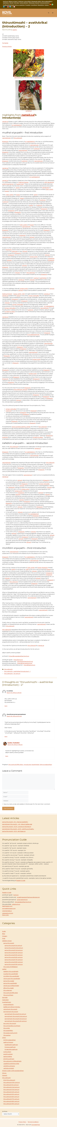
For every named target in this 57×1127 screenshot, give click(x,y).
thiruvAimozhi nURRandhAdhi (12, 1061)
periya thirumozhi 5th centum (14, 955)
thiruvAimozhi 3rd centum (11, 1089)
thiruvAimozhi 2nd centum (11, 1087)
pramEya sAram (8, 1054)
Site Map (16, 2)
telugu (4, 1073)
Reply (6, 705)
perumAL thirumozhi (9, 1023)
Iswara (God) (20, 184)
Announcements (44, 2)
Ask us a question (20, 5)
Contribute (34, 5)
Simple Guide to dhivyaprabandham (13, 1070)
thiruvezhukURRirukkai (10, 992)
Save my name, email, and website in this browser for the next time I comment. (27, 804)
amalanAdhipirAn (8, 1004)
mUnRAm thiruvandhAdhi (11, 976)
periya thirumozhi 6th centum (14, 957)
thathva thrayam (23, 182)
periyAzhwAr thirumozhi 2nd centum (16, 1016)
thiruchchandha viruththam (11, 1026)
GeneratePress (35, 1124)
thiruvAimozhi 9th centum (11, 1103)
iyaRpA (4, 969)
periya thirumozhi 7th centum (14, 959)
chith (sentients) (49, 182)
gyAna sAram (7, 1052)
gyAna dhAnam (24, 2)
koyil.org (15, 895)
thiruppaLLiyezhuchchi (10, 1033)
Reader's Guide (20, 880)
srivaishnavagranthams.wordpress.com (28, 897)
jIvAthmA (36, 148)
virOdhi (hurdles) (10, 311)
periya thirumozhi (8, 943)
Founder (28, 5)
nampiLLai (28, 111)
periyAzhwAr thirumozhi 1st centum (15, 1014)
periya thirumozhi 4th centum (14, 952)
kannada (4, 997)
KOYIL (7, 12)
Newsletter (41, 5)
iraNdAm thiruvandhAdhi (10, 971)
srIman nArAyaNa (33, 295)
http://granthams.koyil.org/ (25, 661)
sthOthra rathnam (8, 1059)
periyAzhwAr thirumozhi (10, 1011)
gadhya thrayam (8, 1042)
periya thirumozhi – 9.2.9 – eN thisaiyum (14, 831)
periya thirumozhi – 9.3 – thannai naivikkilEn (15, 822)
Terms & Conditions (33, 1122)
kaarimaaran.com (7, 906)
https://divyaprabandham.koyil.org (19, 656)
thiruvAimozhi (18, 138)
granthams (6, 2)
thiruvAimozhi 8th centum (11, 1101)
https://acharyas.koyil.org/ (24, 663)
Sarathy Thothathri (13, 742)
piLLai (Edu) (27, 1)
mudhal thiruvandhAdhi (10, 974)
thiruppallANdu (8, 1030)
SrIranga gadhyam (10, 1047)
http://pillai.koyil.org (29, 665)
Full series (5, 43)
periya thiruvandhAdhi (10, 983)
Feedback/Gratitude (8, 5)
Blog (3, 933)
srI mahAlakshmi (16, 125)
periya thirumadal (8, 981)
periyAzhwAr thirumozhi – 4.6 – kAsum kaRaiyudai (17, 824)
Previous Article (7, 46)
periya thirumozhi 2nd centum (14, 948)
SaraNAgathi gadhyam (11, 1044)
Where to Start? (13, 1)
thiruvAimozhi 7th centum (11, 1099)
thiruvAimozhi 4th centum (11, 1092)
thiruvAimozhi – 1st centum (12, 673)
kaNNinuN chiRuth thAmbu (11, 1007)
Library (47, 5)
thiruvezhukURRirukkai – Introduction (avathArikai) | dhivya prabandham (30, 764)
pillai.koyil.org (16, 904)
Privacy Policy (22, 1122)
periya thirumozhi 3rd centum (14, 950)
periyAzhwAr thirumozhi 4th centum (16, 1021)
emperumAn (33, 256)
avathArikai (43, 278)
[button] (49, 13)
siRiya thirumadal (8, 988)
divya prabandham (47, 1)
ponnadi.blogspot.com (9, 908)
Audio (4, 931)
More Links (5, 915)
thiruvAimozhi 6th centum (11, 1096)
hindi (3, 938)
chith (43, 187)
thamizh (4, 1075)
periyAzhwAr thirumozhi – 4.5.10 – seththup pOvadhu (18, 829)
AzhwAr (32, 237)
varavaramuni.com (7, 913)
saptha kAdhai (7, 1056)
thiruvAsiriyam (7, 990)
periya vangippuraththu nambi (21, 426)
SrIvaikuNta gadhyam (11, 1049)
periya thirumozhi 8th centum (14, 962)
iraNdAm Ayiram (7, 941)
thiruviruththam (8, 995)
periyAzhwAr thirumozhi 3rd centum (16, 1018)
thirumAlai (6, 1028)
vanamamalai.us (7, 911)
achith (47, 187)
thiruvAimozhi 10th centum (11, 1082)
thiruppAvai (6, 1035)
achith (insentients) (8, 184)
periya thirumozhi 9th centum (14, 964)
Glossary (4, 936)
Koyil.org (5, 1)
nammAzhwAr (18, 77)
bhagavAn (5, 141)
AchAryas (21, 1)
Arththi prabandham (9, 1040)
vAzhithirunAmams (9, 1066)
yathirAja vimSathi (8, 1068)
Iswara (17, 187)
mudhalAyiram (6, 1002)
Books (11, 2)
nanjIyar (36, 278)
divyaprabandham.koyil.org (23, 902)
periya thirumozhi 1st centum (13, 945)
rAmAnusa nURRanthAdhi (11, 985)
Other (4, 1037)
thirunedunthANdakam (10, 967)
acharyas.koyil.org (22, 899)
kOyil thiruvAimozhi (9, 1080)
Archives (4, 1111)
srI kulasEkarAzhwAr (33, 334)
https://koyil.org (18, 659)
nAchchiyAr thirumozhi (10, 1009)
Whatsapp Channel (34, 2)
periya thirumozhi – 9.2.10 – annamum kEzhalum (16, 826)
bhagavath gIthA (36, 1)
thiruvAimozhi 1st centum (11, 1085)
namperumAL (39, 77)
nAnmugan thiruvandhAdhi (11, 978)
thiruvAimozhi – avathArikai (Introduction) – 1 (17, 671)
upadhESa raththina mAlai (11, 1063)
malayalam (5, 1000)
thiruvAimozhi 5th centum (11, 1094)
